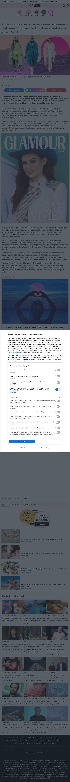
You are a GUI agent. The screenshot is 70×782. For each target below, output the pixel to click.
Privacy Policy (45, 448)
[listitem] (35, 366)
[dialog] (35, 391)
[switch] (57, 370)
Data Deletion (25, 448)
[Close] (66, 334)
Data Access (35, 448)
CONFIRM (22, 441)
